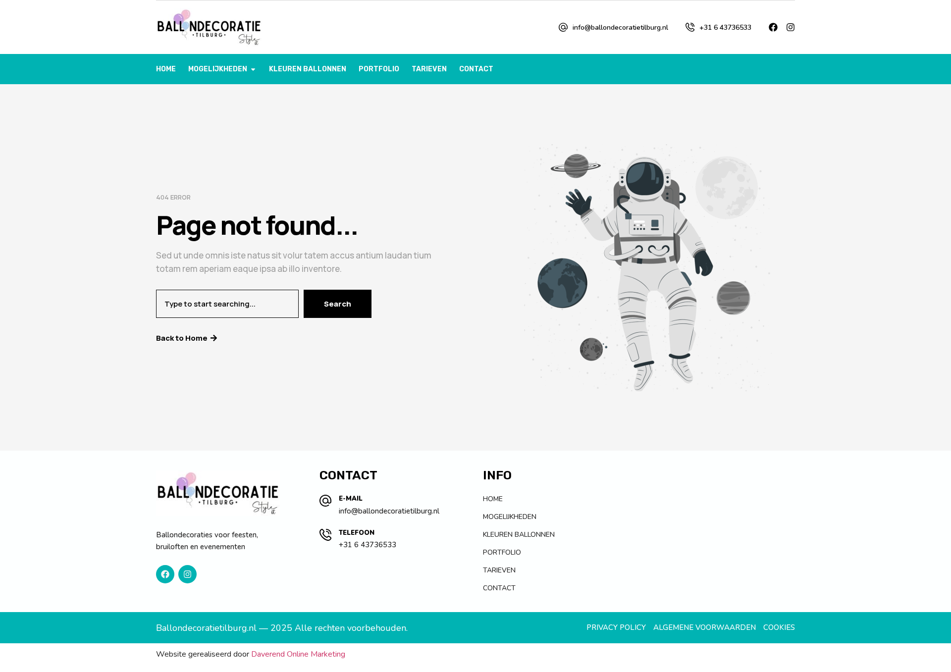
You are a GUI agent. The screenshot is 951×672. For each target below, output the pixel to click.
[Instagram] (790, 27)
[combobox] (227, 304)
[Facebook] (773, 27)
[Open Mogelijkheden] (253, 69)
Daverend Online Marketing (298, 654)
